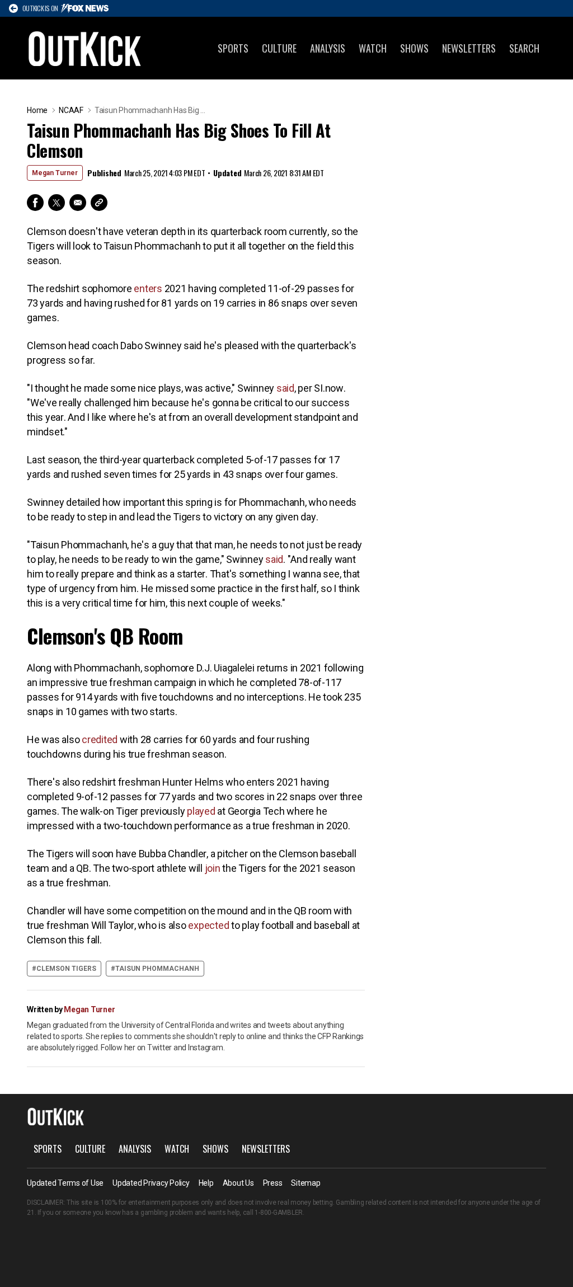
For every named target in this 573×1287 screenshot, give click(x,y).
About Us (238, 1182)
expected (208, 925)
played (201, 811)
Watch (373, 48)
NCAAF (71, 110)
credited (100, 739)
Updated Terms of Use (65, 1182)
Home (37, 110)
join (212, 868)
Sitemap (305, 1182)
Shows (414, 48)
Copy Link (99, 202)
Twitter (56, 202)
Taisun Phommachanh (157, 969)
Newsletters (469, 48)
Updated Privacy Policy (151, 1182)
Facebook (35, 202)
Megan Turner (55, 173)
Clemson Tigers (66, 969)
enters (148, 288)
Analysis (327, 48)
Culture (279, 48)
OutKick (85, 48)
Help (206, 1182)
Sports (233, 48)
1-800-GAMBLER (279, 1212)
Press (273, 1182)
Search (524, 48)
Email (77, 202)
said (285, 388)
